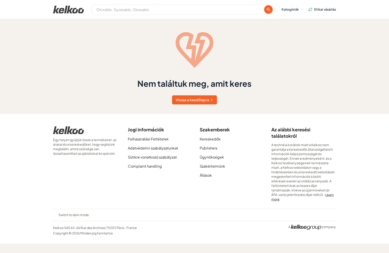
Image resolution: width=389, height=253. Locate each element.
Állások (206, 175)
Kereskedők (210, 139)
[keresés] (268, 9)
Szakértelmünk (212, 166)
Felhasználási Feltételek (148, 139)
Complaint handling (145, 166)
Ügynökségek (212, 157)
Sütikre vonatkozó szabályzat (152, 157)
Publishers (208, 148)
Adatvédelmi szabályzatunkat (153, 148)
